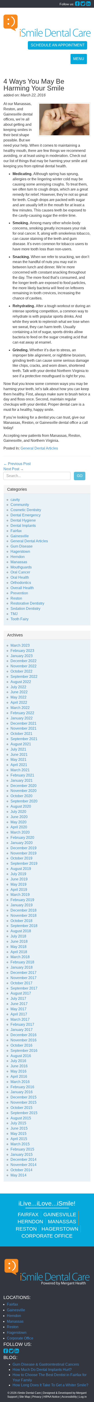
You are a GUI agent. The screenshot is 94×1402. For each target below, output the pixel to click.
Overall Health (22, 588)
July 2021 (18, 749)
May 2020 (18, 822)
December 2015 (23, 1097)
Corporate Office (47, 1236)
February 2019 (22, 900)
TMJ (14, 614)
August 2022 (20, 682)
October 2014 (21, 1170)
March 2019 (20, 895)
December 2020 (23, 786)
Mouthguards (21, 567)
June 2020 (19, 817)
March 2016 (20, 1082)
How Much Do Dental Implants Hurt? (42, 1370)
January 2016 (21, 1092)
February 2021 (22, 775)
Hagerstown (20, 551)
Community (19, 505)
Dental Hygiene (23, 520)
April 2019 (18, 890)
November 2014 (23, 1165)
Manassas (18, 562)
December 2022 (23, 661)
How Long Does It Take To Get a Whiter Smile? (50, 1385)
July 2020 (18, 812)
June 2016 (19, 1066)
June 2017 (19, 1004)
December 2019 (23, 848)
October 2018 (21, 921)
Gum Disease (21, 546)
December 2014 (23, 1159)
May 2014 (18, 1175)
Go (79, 476)
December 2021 (23, 723)
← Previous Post (17, 464)
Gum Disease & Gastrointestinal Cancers (46, 1364)
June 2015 (19, 1128)
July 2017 (18, 998)
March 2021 (20, 770)
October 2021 (21, 734)
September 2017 (23, 988)
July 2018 (18, 936)
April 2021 (18, 765)
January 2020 (21, 843)
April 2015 (18, 1139)
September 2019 (23, 863)
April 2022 (18, 702)
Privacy (36, 1396)
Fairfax (16, 531)
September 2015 (23, 1113)
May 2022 (18, 697)
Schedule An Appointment (58, 45)
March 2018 (20, 957)
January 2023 (21, 656)
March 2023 (20, 645)
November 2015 (23, 1102)
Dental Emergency (25, 515)
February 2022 (22, 713)
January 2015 (21, 1154)
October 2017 (21, 983)
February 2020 (22, 837)
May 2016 (18, 1071)
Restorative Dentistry (27, 603)
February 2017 (22, 1024)
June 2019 (19, 879)
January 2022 (21, 718)
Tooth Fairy (19, 619)
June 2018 (19, 941)
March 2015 (20, 1144)
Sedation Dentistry (25, 609)
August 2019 (20, 869)
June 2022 (19, 692)
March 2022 (20, 708)
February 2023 (22, 651)
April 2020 (18, 827)
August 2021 (20, 744)
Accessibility (69, 1396)
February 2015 (22, 1149)
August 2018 (20, 931)
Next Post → (13, 469)
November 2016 (23, 1040)
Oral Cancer (20, 572)
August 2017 (20, 993)
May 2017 (18, 1009)
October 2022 (21, 671)
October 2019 (21, 858)
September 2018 (23, 926)
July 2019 (18, 874)
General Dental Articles (39, 448)
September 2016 (23, 1051)
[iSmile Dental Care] (47, 26)
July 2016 (18, 1061)
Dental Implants (23, 526)
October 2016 (21, 1045)
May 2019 (18, 884)
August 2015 (20, 1118)
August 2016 (20, 1056)
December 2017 (23, 973)
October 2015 (21, 1108)
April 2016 (18, 1076)
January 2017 (21, 1030)
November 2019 (23, 853)
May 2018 (18, 947)
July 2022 (18, 687)
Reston (16, 598)
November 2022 (23, 666)
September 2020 (23, 801)
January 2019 (21, 905)
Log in (83, 1396)
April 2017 (18, 1014)
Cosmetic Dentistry (25, 510)
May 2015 (18, 1134)
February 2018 (22, 962)
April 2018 (18, 952)
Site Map (24, 1396)
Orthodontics (20, 583)
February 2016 (22, 1087)
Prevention (19, 593)
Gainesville (19, 536)
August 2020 (20, 806)
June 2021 (19, 754)
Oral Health (19, 577)
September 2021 (23, 739)
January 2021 (21, 780)
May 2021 (18, 759)
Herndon (17, 557)
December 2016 (23, 1035)
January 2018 (21, 967)
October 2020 (21, 796)
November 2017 (23, 978)
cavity (15, 500)
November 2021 (23, 728)
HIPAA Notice (51, 1396)
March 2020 (20, 832)
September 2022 (23, 676)
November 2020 (23, 791)
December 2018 (23, 910)
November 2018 (23, 915)
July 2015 (18, 1123)
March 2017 (20, 1019)
